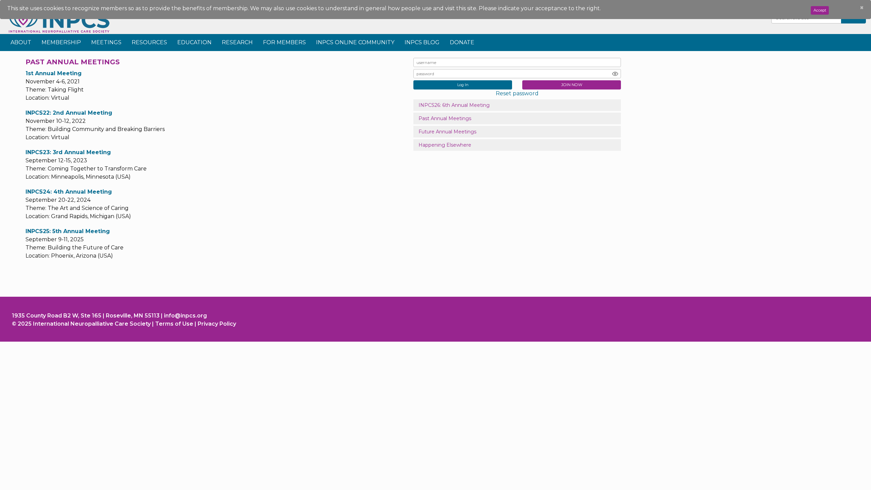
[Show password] (615, 74)
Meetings (106, 42)
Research (237, 42)
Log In (463, 84)
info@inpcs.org (185, 315)
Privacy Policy (217, 324)
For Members (284, 42)
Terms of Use (174, 324)
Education (194, 42)
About (21, 42)
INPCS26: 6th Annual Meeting (454, 105)
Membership (61, 42)
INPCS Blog (422, 42)
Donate (462, 42)
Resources (149, 42)
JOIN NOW (571, 84)
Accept (820, 10)
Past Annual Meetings (444, 118)
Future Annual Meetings (447, 132)
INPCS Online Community (355, 42)
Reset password (517, 93)
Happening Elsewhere (444, 145)
